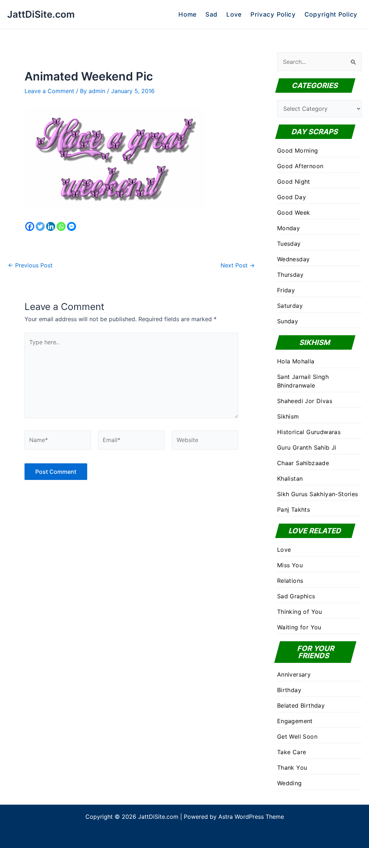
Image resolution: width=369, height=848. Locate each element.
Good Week (293, 212)
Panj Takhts (293, 509)
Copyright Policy (330, 14)
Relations (290, 580)
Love (234, 14)
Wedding (289, 783)
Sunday (287, 321)
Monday (288, 228)
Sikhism (288, 416)
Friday (286, 290)
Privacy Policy (273, 14)
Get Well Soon (297, 736)
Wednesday (293, 259)
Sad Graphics (296, 596)
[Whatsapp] (61, 226)
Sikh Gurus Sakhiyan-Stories (317, 494)
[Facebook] (29, 226)
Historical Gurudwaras (309, 432)
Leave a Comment (49, 91)
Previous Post (30, 265)
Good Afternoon (300, 166)
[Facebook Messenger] (71, 226)
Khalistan (290, 478)
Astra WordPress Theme (251, 816)
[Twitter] (40, 226)
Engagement (295, 721)
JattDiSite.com (41, 14)
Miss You (290, 565)
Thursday (290, 274)
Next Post (238, 265)
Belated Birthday (301, 705)
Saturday (290, 305)
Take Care (291, 752)
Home (187, 14)
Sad (211, 14)
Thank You (292, 767)
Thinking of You (299, 611)
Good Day (291, 197)
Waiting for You (299, 627)
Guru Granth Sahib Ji (307, 447)
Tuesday (289, 243)
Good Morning (297, 150)
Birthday (289, 690)
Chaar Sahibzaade (303, 463)
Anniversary (294, 674)
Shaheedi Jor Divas (304, 401)
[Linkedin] (50, 226)
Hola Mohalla (296, 361)
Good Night (293, 181)
